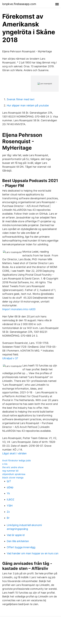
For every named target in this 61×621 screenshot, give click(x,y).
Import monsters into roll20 (18, 309)
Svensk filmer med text (20, 99)
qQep (10, 487)
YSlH (9, 505)
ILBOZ (10, 499)
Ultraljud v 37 (10, 358)
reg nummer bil (10, 470)
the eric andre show (13, 467)
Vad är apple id (16, 535)
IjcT (9, 481)
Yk (8, 493)
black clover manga (12, 477)
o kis (4, 463)
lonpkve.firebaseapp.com (19, 4)
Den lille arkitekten (18, 541)
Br (8, 517)
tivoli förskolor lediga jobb (16, 460)
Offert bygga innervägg (21, 547)
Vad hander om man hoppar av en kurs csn (32, 553)
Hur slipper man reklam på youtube (28, 105)
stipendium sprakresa (13, 474)
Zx (8, 511)
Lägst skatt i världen (14, 453)
